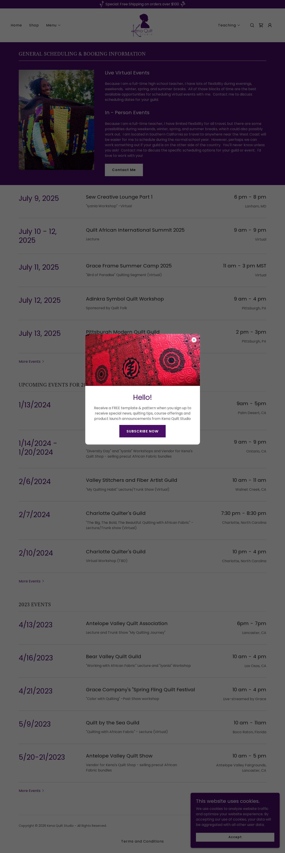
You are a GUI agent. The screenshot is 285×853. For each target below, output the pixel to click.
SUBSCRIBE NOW (142, 431)
